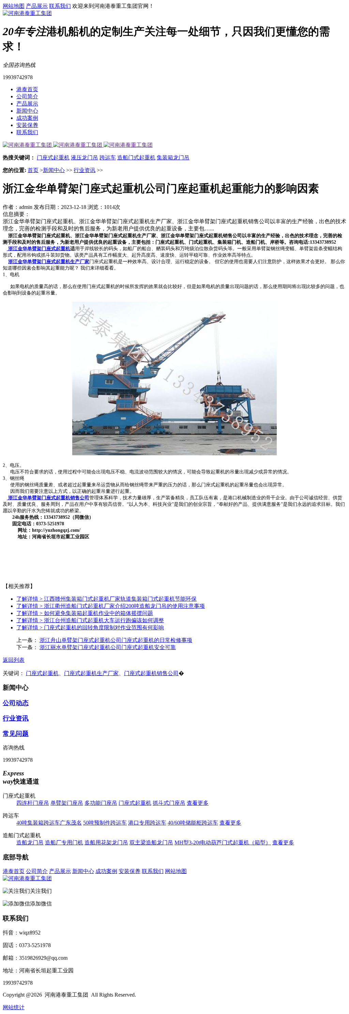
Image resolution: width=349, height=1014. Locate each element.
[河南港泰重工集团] (27, 13)
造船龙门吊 (30, 842)
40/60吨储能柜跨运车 (193, 823)
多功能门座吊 (101, 803)
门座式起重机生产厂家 (91, 673)
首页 (33, 170)
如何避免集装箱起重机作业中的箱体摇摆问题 (84, 613)
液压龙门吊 (84, 157)
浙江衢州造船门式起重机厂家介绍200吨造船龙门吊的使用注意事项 (110, 606)
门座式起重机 (53, 157)
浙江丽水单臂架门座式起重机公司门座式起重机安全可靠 (108, 647)
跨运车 (108, 157)
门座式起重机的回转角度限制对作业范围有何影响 (90, 627)
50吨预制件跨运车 (105, 823)
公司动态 (16, 702)
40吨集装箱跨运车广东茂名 (49, 823)
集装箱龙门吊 (173, 157)
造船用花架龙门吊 (106, 842)
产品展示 (37, 6)
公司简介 (27, 96)
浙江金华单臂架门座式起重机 (38, 248)
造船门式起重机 (136, 157)
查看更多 (198, 803)
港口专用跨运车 (147, 823)
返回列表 (14, 660)
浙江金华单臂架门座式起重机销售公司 (48, 497)
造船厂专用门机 (64, 842)
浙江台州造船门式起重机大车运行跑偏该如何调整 (90, 620)
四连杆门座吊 (32, 803)
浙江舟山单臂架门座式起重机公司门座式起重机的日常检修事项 (116, 640)
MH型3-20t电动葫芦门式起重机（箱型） (222, 842)
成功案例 (27, 118)
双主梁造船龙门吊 (151, 842)
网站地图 (14, 6)
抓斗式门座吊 (169, 803)
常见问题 (16, 733)
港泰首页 (27, 89)
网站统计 (14, 1007)
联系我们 (60, 6)
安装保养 (27, 125)
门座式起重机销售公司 (151, 673)
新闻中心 (27, 111)
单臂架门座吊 (66, 803)
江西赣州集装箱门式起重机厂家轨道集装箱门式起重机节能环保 (106, 599)
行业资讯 (84, 170)
